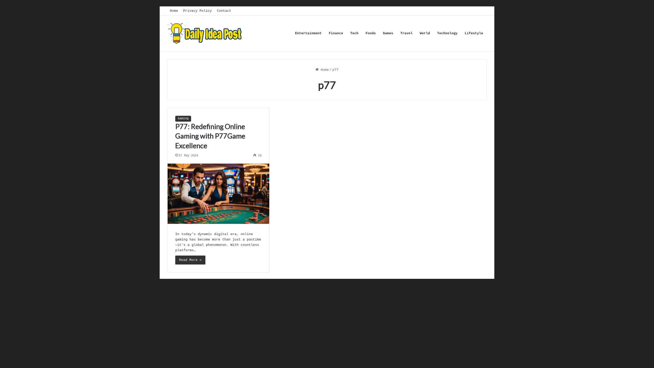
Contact (224, 11)
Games (388, 33)
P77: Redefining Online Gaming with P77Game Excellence (210, 136)
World (425, 33)
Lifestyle (474, 33)
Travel (406, 33)
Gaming (183, 118)
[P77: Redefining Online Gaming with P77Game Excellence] (218, 194)
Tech (354, 33)
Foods (371, 33)
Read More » (190, 260)
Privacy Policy (197, 11)
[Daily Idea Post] (205, 33)
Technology (447, 33)
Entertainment (308, 33)
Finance (336, 33)
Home (174, 11)
